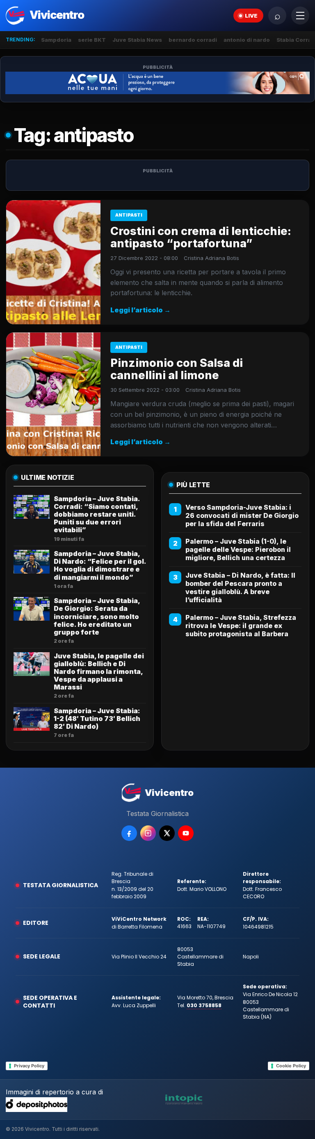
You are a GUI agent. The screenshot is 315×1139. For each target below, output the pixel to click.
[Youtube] (186, 833)
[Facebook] (129, 833)
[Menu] (300, 16)
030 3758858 (204, 1005)
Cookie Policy (291, 1066)
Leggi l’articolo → (140, 310)
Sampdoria (56, 39)
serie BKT (92, 39)
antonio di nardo (247, 39)
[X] (167, 833)
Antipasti (128, 215)
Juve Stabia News (137, 39)
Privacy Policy (29, 1066)
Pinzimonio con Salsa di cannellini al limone (176, 369)
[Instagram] (148, 833)
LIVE (251, 15)
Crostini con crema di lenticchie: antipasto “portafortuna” (200, 237)
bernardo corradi (193, 39)
